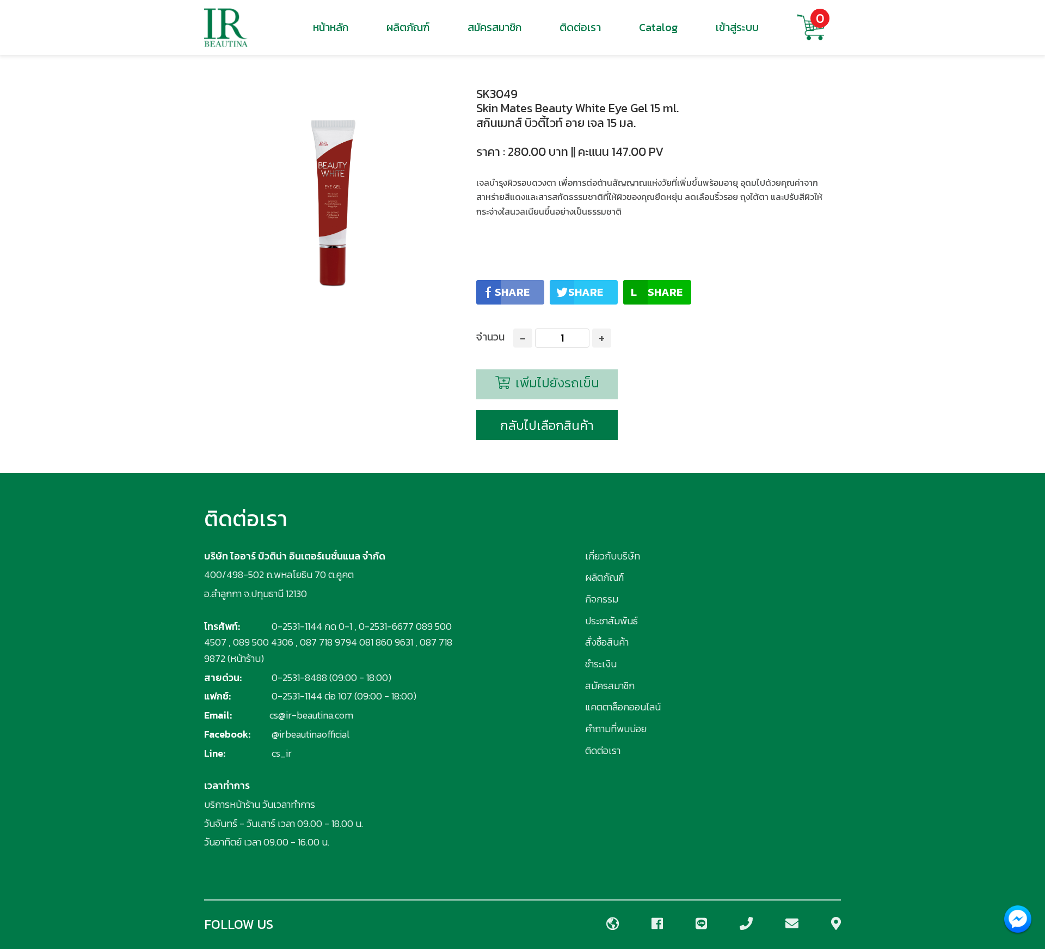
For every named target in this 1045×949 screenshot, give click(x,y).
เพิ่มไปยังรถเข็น (555, 382)
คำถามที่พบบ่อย (616, 728)
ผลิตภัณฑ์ (407, 27)
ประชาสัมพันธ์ (611, 620)
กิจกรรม (601, 599)
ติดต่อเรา (580, 27)
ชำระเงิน (601, 663)
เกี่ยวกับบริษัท (612, 556)
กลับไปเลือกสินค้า (547, 425)
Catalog (658, 27)
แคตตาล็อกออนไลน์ (623, 706)
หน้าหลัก (330, 27)
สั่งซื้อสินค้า (607, 642)
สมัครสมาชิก (494, 27)
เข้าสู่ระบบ (737, 27)
